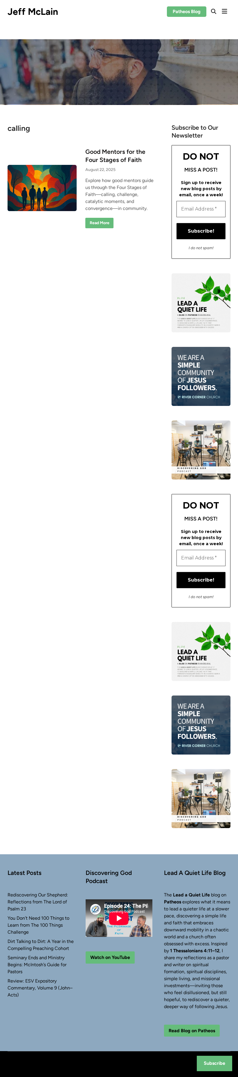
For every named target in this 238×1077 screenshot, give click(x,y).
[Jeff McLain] (119, 71)
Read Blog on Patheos (192, 1030)
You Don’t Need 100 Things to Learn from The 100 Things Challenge (38, 925)
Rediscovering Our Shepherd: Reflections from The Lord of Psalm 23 (38, 902)
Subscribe (214, 1063)
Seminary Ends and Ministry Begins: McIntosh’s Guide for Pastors (37, 964)
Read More (99, 224)
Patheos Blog (187, 11)
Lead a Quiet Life (191, 895)
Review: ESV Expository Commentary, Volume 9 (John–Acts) (40, 988)
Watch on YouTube (110, 957)
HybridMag (75, 1067)
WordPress (44, 1067)
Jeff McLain (33, 11)
